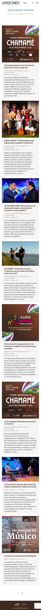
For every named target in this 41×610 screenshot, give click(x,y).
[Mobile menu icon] (37, 3)
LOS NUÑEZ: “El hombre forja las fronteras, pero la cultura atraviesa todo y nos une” (19, 271)
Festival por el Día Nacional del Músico (20, 556)
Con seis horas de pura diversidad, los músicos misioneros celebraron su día (20, 485)
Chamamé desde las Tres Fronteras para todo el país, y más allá (19, 66)
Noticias (12, 72)
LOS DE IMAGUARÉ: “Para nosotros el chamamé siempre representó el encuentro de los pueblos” (19, 208)
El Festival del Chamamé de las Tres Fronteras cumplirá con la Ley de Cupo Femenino (20, 346)
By (7, 74)
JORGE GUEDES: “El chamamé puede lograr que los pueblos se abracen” (19, 142)
